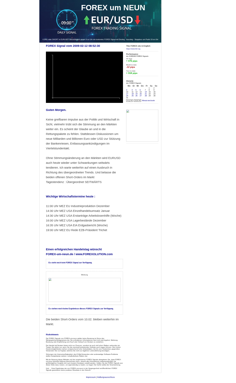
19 (136, 94)
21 (146, 94)
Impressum (91, 377)
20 (141, 94)
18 (133, 94)
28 (146, 96)
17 (127, 94)
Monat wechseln (148, 100)
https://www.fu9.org (133, 49)
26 (136, 96)
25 (133, 96)
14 (146, 92)
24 (127, 96)
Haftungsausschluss (106, 377)
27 (141, 96)
